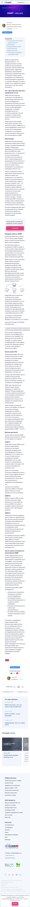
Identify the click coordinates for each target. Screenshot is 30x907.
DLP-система (8, 815)
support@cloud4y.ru (10, 858)
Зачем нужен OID (12, 48)
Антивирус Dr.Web (10, 810)
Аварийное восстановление (12, 785)
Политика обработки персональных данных (9, 887)
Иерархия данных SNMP (14, 46)
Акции (6, 832)
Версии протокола (13, 50)
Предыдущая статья (8, 691)
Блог (6, 837)
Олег (16, 677)
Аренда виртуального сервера (13, 780)
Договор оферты (4, 883)
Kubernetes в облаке (10, 795)
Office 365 (7, 817)
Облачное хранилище (11, 792)
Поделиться (6, 32)
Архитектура (11, 44)
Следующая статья (22, 691)
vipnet (7, 660)
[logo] (8, 2)
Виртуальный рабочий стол (12, 802)
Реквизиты (3, 885)
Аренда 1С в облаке (10, 805)
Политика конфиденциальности (7, 882)
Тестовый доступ (9, 825)
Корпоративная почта (11, 807)
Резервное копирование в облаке (14, 812)
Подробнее (15, 228)
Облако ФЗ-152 (9, 783)
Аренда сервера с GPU (11, 788)
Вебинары (7, 839)
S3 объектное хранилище (12, 790)
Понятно (15, 903)
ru (27, 2)
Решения (7, 830)
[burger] (2, 2)
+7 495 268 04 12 (21, 2)
